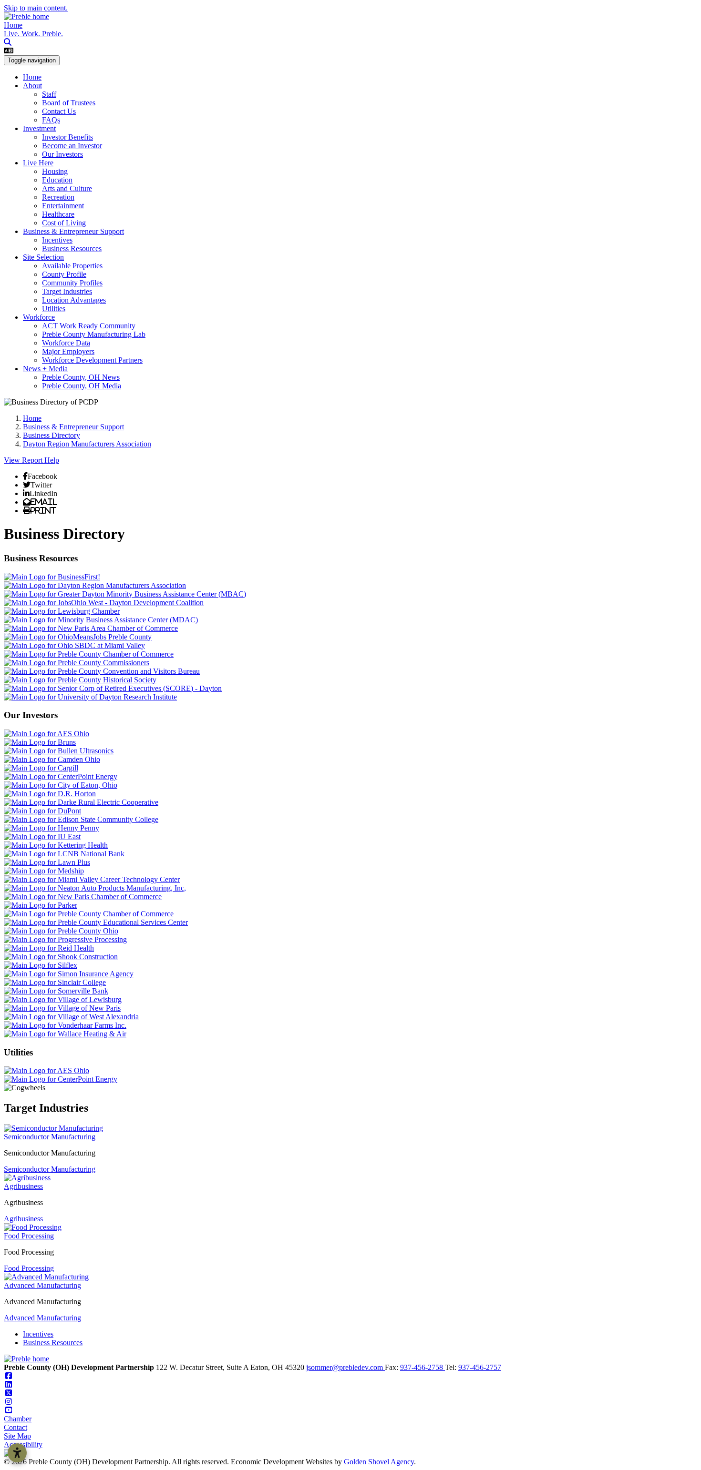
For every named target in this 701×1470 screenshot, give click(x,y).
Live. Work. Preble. (33, 34)
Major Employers (68, 351)
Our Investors (62, 154)
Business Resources (72, 248)
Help (51, 460)
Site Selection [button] (43, 257)
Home (13, 25)
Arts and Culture (67, 188)
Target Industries (67, 291)
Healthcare (58, 214)
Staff (49, 94)
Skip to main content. (36, 8)
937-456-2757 (479, 1367)
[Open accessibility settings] (17, 1452)
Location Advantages (74, 300)
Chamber (17, 1419)
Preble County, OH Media (81, 386)
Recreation (58, 197)
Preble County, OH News (81, 377)
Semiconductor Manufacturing (49, 1137)
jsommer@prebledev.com (345, 1367)
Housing (55, 171)
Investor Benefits (67, 137)
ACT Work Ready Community (88, 326)
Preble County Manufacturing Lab (93, 334)
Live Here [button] (38, 163)
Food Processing (29, 1236)
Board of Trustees (68, 103)
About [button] (32, 85)
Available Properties (72, 266)
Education (57, 180)
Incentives (57, 240)
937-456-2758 (422, 1367)
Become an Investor (72, 146)
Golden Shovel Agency (379, 1462)
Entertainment (63, 206)
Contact (15, 1427)
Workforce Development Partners (92, 360)
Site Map (17, 1436)
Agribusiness (23, 1186)
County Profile (64, 274)
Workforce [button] (39, 317)
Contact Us (59, 111)
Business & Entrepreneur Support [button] (73, 231)
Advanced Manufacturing (42, 1285)
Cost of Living (64, 223)
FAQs (51, 120)
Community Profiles (72, 283)
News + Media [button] (45, 369)
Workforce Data (66, 343)
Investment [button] (39, 128)
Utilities (53, 308)
